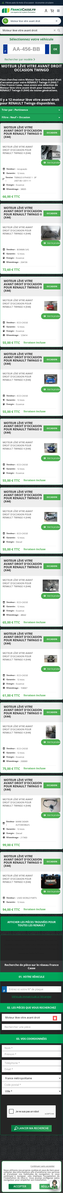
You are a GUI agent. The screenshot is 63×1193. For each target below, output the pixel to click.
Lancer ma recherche (33, 1128)
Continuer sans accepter (43, 1166)
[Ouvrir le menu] (58, 10)
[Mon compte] (46, 10)
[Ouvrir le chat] (54, 1186)
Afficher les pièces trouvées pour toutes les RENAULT (31, 923)
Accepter (20, 1186)
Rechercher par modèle (19, 59)
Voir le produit (53, 162)
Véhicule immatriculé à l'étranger (32, 996)
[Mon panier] (52, 10)
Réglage (47, 1186)
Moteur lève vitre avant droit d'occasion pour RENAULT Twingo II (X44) (23, 132)
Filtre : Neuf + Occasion (31, 117)
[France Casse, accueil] (19, 10)
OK (55, 49)
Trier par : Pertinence (31, 110)
